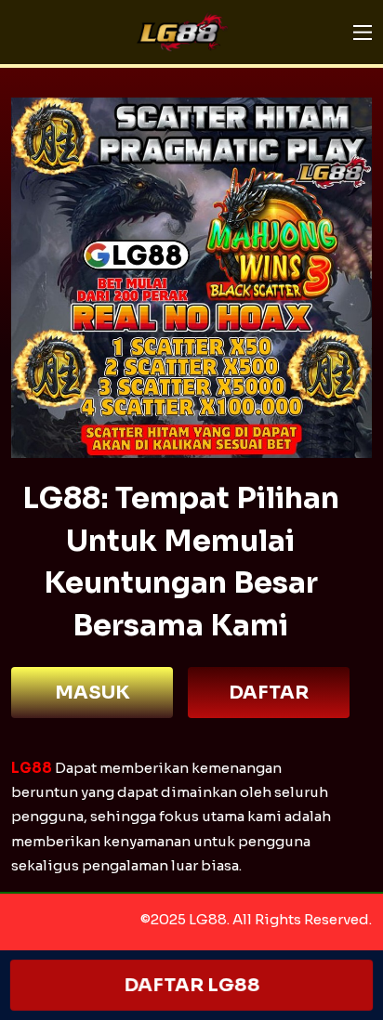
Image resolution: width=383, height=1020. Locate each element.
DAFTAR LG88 (192, 985)
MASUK (92, 692)
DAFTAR (269, 692)
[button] (362, 32)
